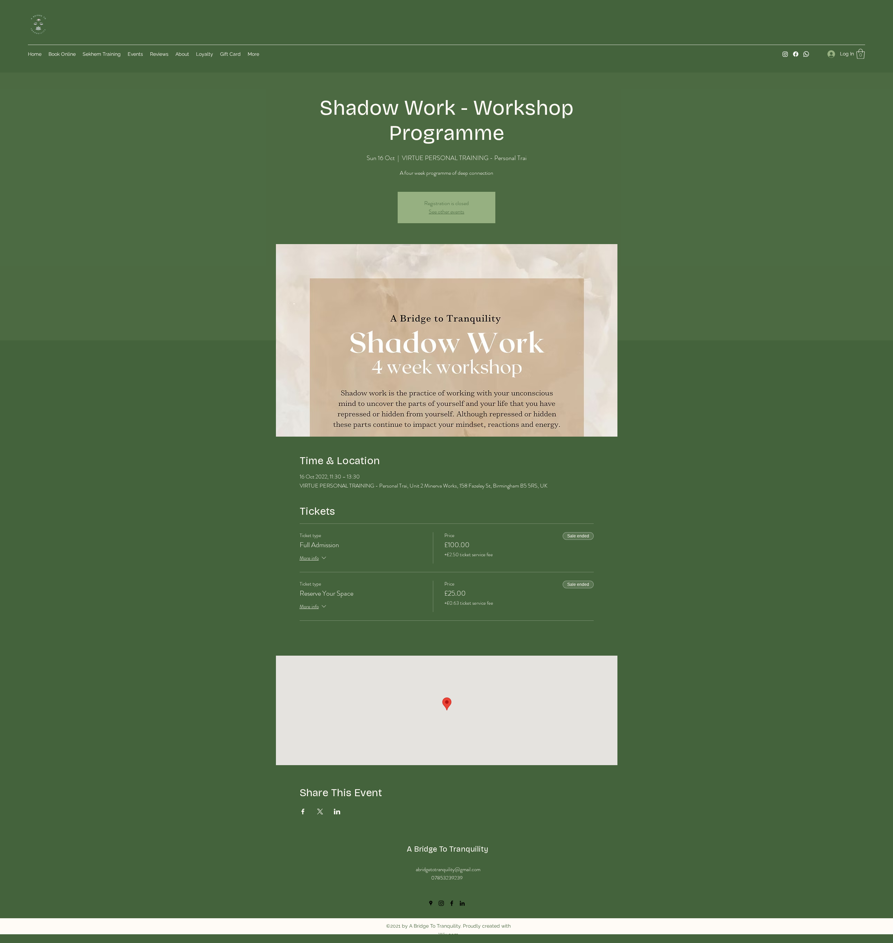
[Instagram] (785, 54)
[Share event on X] (320, 811)
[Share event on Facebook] (303, 811)
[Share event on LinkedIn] (337, 811)
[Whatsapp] (806, 54)
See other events (446, 212)
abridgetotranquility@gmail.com (448, 869)
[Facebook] (795, 54)
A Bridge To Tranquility (447, 849)
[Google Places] (430, 903)
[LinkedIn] (462, 903)
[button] (860, 54)
